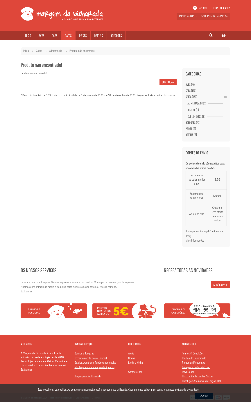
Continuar (168, 82)
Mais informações (195, 241)
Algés (131, 353)
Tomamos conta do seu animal (91, 358)
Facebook (202, 8)
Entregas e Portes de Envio (196, 367)
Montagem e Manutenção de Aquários (94, 367)
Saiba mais (169, 95)
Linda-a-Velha (135, 363)
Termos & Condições (193, 353)
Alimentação (55, 51)
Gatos (39, 51)
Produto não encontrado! (82, 51)
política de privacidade (187, 390)
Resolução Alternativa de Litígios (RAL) (202, 381)
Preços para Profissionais (88, 376)
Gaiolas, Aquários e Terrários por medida (95, 363)
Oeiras (131, 358)
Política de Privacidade (194, 358)
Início (26, 51)
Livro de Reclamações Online (197, 376)
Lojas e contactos (221, 8)
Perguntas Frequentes (193, 363)
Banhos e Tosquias (84, 353)
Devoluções (188, 372)
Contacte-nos (135, 372)
